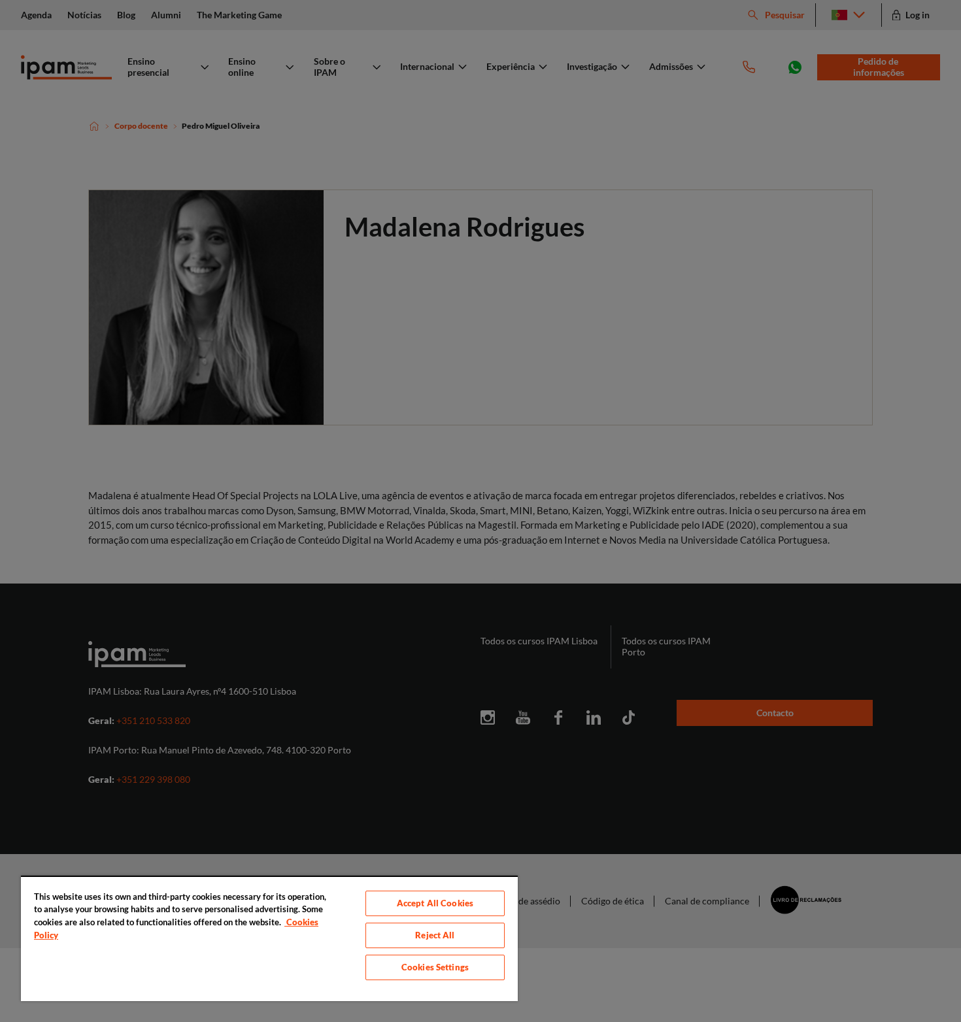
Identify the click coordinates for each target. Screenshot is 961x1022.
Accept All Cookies (435, 903)
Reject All (434, 935)
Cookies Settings (435, 967)
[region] (269, 938)
